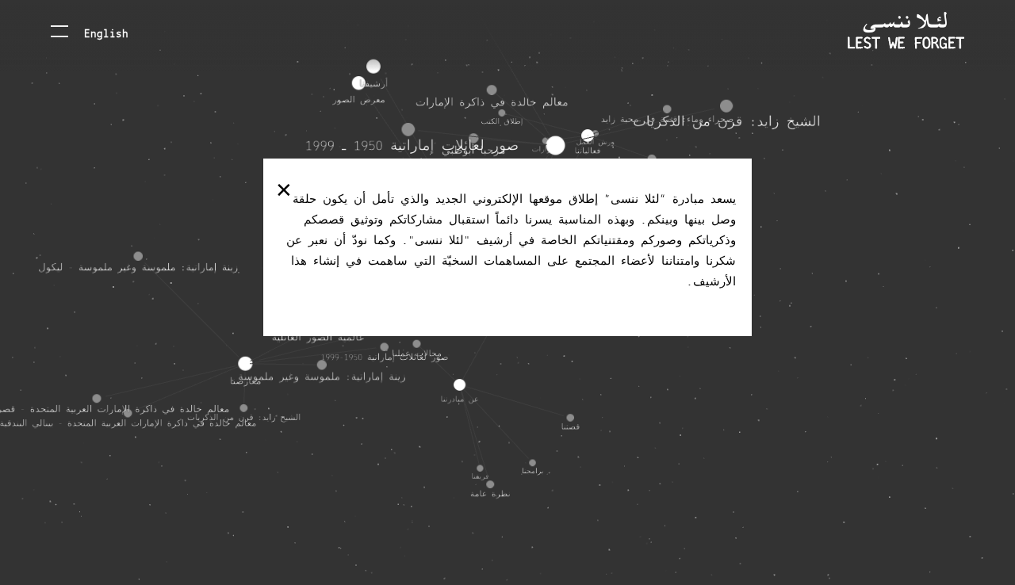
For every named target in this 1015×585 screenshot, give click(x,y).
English (106, 32)
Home (906, 30)
